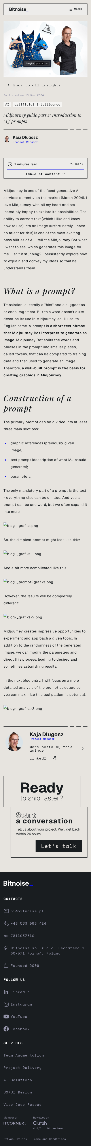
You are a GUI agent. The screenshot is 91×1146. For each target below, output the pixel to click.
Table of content (43, 173)
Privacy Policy (15, 1139)
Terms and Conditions (49, 1139)
